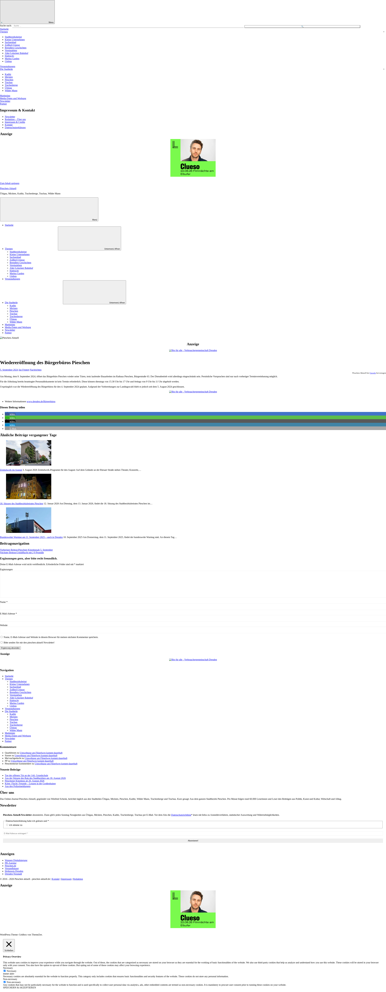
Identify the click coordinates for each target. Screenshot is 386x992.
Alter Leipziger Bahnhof (16, 53)
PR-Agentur (10, 863)
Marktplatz (5, 95)
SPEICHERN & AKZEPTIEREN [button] (19, 987)
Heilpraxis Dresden (14, 871)
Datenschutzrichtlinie (181, 815)
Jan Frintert (24, 370)
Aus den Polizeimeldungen (17, 786)
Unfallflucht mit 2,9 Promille (22, 552)
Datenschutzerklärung (15, 127)
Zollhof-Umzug (12, 45)
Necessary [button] (8, 968)
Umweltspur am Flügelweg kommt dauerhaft (41, 753)
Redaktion (78, 879)
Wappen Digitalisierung (16, 860)
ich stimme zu (15, 825)
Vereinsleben (11, 50)
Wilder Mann (11, 90)
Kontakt (9, 124)
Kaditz (8, 74)
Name (4, 602)
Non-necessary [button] (10, 979)
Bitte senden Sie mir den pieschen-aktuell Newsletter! (28, 642)
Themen (4, 31)
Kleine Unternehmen (15, 39)
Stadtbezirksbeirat (13, 37)
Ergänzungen (6, 569)
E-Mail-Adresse (8, 613)
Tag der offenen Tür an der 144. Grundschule (26, 775)
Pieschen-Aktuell (8, 188)
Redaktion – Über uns (15, 119)
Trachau (9, 82)
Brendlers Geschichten (15, 47)
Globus (8, 61)
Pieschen (9, 79)
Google (373, 373)
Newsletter (5, 101)
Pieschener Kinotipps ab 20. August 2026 (24, 781)
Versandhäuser (12, 868)
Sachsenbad (10, 42)
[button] (10, 414)
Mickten (9, 77)
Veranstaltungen (7, 66)
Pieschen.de (10, 865)
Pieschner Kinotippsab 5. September (26, 550)
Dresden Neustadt (13, 874)
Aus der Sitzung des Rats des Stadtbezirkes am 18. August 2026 (35, 778)
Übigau (8, 88)
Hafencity (9, 56)
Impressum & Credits (15, 122)
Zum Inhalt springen (9, 183)
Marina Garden (12, 58)
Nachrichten (35, 370)
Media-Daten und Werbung (13, 98)
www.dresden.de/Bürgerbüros (41, 401)
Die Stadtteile (6, 69)
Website (4, 625)
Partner (3, 104)
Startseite (4, 29)
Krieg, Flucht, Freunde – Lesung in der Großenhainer (30, 783)
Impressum (66, 879)
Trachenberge (11, 85)
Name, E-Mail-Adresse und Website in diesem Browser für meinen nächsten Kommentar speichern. (51, 637)
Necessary (11, 971)
